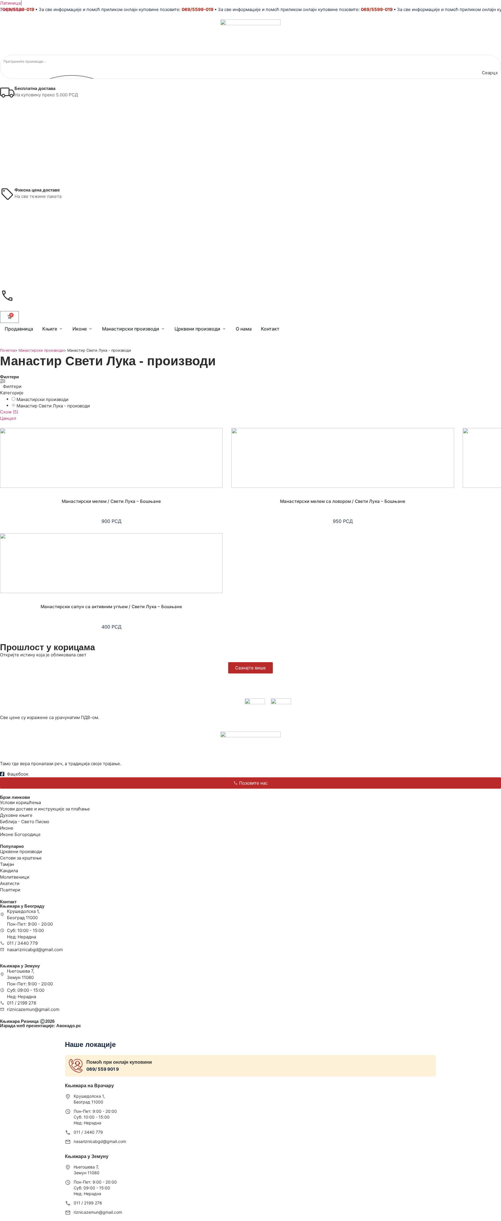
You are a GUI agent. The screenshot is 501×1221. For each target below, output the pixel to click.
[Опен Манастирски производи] (163, 328)
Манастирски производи (41, 350)
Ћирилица (11, 9)
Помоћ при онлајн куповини (119, 1062)
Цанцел (8, 418)
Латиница (10, 3)
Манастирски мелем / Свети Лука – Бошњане (111, 501)
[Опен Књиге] (61, 328)
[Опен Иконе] (90, 328)
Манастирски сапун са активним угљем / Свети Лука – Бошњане (111, 606)
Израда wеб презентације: (40, 1025)
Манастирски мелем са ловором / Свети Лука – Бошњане (342, 501)
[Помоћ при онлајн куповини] (75, 1066)
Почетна (7, 350)
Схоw (9, 412)
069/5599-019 (185, 9)
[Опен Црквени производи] (224, 328)
